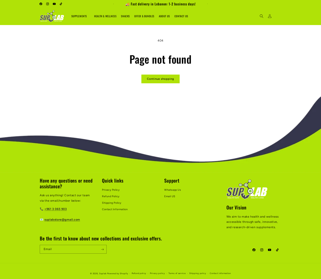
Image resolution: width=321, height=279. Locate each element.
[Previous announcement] (113, 3)
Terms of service (177, 273)
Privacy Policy (111, 189)
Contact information (220, 273)
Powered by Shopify (117, 273)
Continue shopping (160, 79)
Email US (169, 196)
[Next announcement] (207, 3)
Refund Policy (111, 196)
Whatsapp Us (172, 189)
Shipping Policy (111, 202)
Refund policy (139, 273)
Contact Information (115, 209)
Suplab (102, 273)
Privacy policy (157, 273)
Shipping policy (197, 273)
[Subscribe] (102, 249)
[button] (80, 16)
